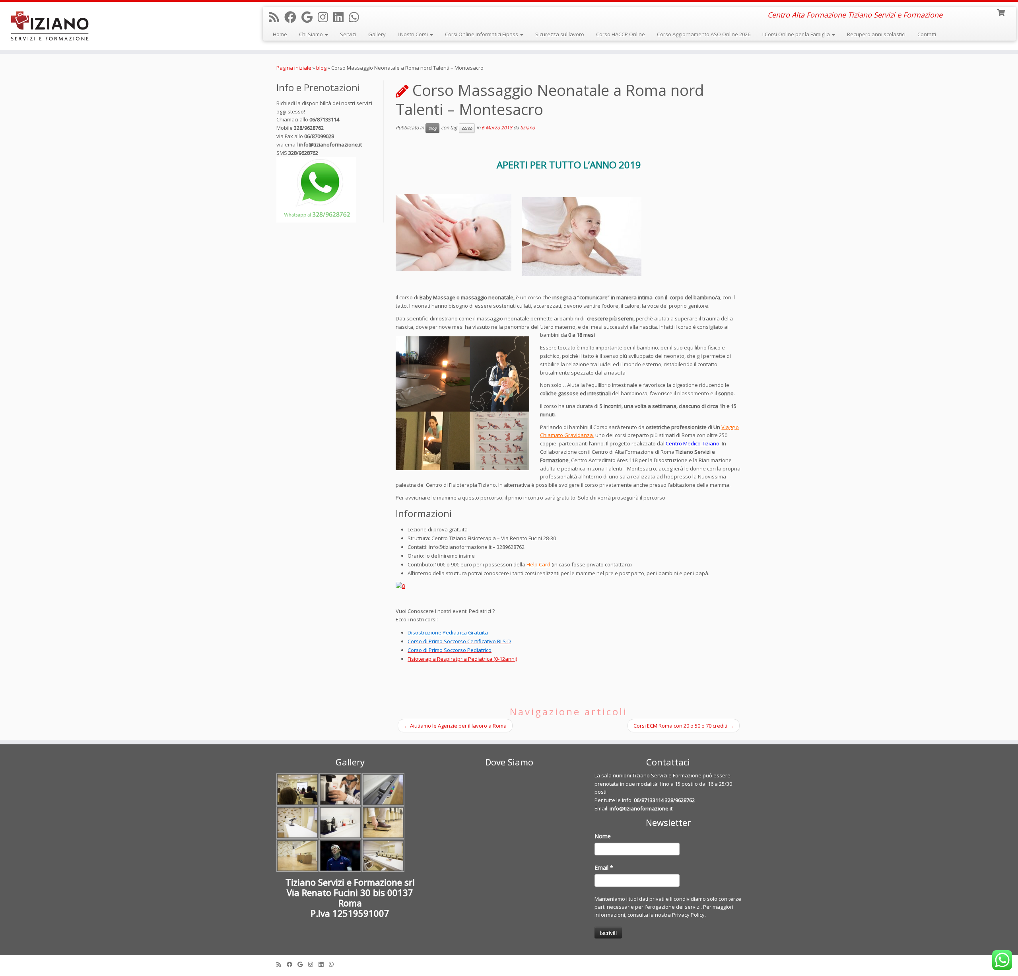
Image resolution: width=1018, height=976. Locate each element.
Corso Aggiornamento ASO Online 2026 (703, 34)
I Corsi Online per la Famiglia (796, 34)
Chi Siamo (311, 34)
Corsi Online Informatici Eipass (482, 34)
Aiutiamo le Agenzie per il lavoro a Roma (455, 725)
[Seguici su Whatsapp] (356, 17)
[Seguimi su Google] (309, 17)
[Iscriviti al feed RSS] (276, 17)
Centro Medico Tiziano (692, 443)
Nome (602, 836)
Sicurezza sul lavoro (559, 34)
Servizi (348, 34)
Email (603, 867)
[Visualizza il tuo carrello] (1001, 11)
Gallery (377, 34)
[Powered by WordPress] (509, 962)
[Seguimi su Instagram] (325, 17)
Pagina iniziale (293, 67)
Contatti (926, 34)
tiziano (527, 127)
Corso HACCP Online (620, 34)
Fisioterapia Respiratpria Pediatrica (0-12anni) (462, 658)
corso (467, 128)
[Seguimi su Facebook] (292, 17)
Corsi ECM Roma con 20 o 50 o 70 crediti (683, 725)
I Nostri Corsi (413, 34)
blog (321, 67)
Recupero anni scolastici (876, 34)
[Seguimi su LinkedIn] (341, 17)
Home (280, 34)
